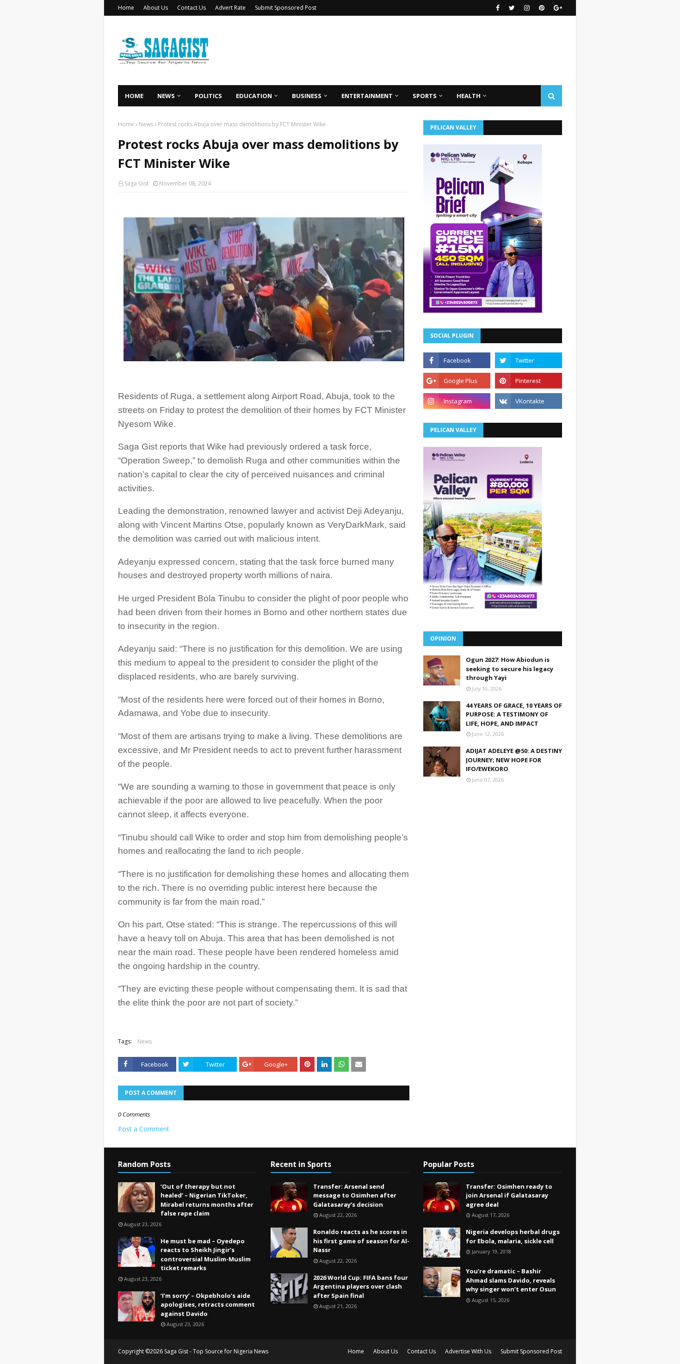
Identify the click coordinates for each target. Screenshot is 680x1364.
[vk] (528, 401)
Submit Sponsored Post (285, 8)
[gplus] (556, 8)
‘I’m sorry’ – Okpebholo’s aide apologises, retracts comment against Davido (208, 1304)
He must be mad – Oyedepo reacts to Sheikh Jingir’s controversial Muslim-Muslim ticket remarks (206, 1254)
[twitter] (512, 8)
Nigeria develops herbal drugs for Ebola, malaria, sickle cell (513, 1236)
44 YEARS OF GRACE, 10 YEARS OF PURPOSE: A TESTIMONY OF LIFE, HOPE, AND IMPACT (514, 714)
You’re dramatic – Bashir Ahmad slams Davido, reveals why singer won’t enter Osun (511, 1280)
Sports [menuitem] (425, 96)
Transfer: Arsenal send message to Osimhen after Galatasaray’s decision (354, 1195)
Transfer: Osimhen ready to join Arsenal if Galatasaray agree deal (509, 1195)
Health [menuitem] (469, 96)
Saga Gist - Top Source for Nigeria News (216, 1351)
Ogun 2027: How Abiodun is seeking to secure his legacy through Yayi (509, 668)
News (146, 124)
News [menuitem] (166, 96)
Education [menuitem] (254, 96)
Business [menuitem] (306, 96)
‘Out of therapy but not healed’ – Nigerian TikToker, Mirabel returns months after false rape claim (207, 1200)
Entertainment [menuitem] (367, 96)
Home (126, 8)
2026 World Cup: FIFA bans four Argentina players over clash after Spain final (360, 1286)
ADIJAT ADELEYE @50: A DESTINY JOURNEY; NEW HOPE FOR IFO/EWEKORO (514, 760)
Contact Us (191, 8)
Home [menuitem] (134, 96)
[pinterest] (542, 8)
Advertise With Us (468, 1351)
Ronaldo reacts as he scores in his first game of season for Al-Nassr (361, 1241)
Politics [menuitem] (208, 96)
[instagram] (527, 8)
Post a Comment (143, 1128)
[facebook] (498, 8)
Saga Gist (136, 183)
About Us (155, 8)
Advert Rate (230, 8)
